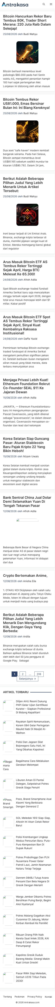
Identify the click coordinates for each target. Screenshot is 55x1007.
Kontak (48, 996)
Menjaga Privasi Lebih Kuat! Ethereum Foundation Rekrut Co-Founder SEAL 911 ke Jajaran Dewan (26, 386)
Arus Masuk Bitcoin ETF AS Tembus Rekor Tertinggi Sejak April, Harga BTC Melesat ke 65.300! (25, 268)
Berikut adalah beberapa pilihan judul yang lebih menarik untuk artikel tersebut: (23, 185)
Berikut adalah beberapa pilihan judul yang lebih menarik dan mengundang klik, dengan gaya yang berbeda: (24, 623)
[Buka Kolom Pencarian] (43, 4)
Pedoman (19, 996)
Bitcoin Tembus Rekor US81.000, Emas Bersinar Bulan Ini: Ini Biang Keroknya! (26, 103)
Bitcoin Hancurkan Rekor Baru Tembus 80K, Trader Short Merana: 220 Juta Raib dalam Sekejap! (27, 22)
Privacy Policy (34, 996)
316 (40, 674)
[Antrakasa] (15, 4)
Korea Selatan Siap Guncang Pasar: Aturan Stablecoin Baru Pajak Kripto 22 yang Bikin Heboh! (26, 445)
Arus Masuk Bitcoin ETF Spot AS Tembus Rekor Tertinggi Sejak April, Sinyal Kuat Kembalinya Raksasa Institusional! (26, 325)
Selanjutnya (27, 678)
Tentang (7, 996)
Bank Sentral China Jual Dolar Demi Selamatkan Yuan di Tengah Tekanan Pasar (27, 501)
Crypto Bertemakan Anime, (25, 575)
